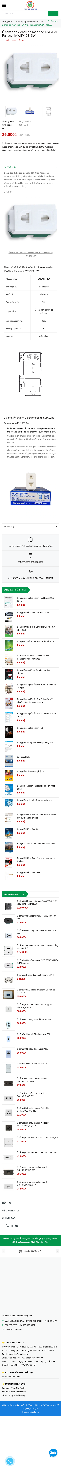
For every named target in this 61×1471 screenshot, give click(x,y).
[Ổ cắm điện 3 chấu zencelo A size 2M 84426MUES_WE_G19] (8, 1113)
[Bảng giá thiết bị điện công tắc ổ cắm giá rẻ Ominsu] (8, 862)
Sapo (36, 1412)
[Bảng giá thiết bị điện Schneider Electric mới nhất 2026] (8, 631)
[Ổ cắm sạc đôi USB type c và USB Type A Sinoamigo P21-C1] (8, 1009)
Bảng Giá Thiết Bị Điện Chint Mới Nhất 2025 (36, 843)
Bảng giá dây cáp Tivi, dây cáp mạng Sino (35, 742)
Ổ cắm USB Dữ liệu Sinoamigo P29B (32, 1049)
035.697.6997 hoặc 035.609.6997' (28, 1358)
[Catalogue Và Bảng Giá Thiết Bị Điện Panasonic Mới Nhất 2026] (8, 659)
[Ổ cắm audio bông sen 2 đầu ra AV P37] (8, 1024)
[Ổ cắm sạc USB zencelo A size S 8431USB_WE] (8, 1157)
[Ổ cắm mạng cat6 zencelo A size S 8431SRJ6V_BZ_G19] (8, 1172)
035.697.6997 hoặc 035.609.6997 (20, 1325)
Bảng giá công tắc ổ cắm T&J (30, 728)
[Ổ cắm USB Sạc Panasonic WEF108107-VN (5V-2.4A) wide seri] (8, 965)
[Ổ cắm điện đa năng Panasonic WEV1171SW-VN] (8, 935)
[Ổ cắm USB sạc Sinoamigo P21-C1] (8, 1068)
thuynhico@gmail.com (18, 1354)
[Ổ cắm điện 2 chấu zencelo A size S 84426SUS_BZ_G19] (8, 1083)
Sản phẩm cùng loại (14, 894)
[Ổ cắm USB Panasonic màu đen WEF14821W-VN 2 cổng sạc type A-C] (8, 906)
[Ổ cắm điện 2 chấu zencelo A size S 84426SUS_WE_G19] (8, 1098)
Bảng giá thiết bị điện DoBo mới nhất (33, 612)
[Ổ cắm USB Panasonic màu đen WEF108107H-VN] (8, 920)
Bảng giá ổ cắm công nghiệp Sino (31, 771)
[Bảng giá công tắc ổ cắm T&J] (8, 732)
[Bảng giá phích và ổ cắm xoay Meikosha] (8, 804)
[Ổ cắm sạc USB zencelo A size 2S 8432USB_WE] (8, 1142)
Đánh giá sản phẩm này (15, 40)
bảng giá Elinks (23, 757)
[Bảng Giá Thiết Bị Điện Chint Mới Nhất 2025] (8, 847)
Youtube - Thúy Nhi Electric (14, 1392)
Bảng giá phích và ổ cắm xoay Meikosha (34, 800)
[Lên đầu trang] (55, 1462)
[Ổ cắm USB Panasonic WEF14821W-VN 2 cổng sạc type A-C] (8, 950)
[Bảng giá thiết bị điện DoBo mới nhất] (8, 616)
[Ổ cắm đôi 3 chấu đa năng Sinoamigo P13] (8, 980)
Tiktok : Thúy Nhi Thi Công (13, 1395)
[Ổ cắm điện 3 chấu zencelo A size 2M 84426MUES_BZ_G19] (8, 1127)
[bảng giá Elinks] (8, 761)
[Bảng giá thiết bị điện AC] (8, 833)
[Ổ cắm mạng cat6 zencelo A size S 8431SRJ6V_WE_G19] (8, 1187)
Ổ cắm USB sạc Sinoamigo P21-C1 (32, 1064)
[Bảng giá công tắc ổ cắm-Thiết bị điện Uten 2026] (8, 602)
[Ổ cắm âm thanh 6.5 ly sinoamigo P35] (8, 1039)
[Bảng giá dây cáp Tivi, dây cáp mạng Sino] (8, 746)
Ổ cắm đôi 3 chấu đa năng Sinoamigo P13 (35, 975)
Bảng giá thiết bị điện (15, 590)
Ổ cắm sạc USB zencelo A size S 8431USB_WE (37, 1152)
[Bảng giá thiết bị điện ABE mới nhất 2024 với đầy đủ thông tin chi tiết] (8, 818)
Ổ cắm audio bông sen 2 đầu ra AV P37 (34, 1019)
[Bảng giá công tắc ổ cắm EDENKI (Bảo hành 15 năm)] (8, 688)
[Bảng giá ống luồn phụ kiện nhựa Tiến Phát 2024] (8, 790)
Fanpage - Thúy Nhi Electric (14, 1388)
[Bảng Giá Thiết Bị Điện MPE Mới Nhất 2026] (8, 645)
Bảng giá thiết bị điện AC (27, 829)
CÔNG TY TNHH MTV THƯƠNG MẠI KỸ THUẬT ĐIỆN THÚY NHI (29, 1347)
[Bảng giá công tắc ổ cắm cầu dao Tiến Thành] (8, 674)
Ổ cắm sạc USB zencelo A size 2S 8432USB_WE (37, 1138)
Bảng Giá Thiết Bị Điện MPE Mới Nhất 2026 (35, 641)
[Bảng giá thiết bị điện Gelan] (8, 876)
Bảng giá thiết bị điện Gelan (29, 872)
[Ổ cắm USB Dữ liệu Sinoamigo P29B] (8, 1054)
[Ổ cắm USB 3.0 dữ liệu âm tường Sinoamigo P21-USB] (8, 994)
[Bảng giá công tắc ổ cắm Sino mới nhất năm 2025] (8, 717)
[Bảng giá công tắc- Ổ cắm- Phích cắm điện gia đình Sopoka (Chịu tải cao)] (8, 703)
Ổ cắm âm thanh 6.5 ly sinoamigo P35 (33, 1034)
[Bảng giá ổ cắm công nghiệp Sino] (8, 775)
